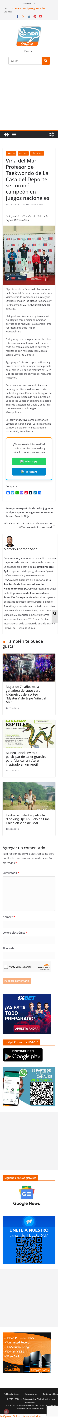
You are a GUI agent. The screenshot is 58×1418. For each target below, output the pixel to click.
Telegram (31, 471)
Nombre (9, 917)
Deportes (11, 153)
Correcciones (31, 1393)
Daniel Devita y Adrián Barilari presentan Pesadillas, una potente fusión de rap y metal (30, 10)
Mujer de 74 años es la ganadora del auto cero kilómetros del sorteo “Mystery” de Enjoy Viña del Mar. (26, 694)
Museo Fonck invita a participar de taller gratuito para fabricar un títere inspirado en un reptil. (26, 759)
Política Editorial (11, 1393)
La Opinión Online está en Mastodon (20, 1416)
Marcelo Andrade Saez (33, 204)
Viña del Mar (37, 153)
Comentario (11, 873)
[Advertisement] (29, 99)
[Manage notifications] (6, 1411)
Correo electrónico (15, 932)
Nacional (23, 153)
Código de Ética (50, 1393)
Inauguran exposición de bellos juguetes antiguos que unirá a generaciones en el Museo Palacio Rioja (29, 512)
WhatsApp (31, 461)
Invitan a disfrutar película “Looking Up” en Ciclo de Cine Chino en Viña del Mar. (28, 819)
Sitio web (8, 948)
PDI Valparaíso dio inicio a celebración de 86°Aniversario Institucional (28, 525)
